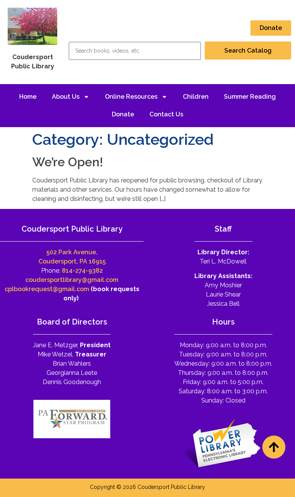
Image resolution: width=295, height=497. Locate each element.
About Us (66, 96)
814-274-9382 (82, 270)
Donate (123, 114)
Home (27, 96)
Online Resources (131, 96)
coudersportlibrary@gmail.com (71, 279)
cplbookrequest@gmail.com (47, 289)
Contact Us (166, 114)
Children (196, 96)
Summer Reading (250, 96)
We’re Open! (67, 162)
